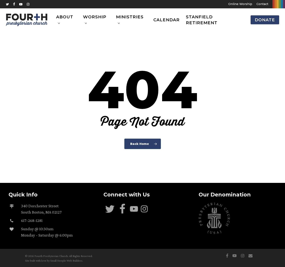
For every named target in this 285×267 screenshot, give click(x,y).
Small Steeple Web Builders (66, 260)
